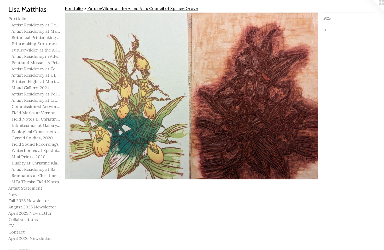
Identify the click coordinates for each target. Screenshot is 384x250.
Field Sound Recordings (35, 144)
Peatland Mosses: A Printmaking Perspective (36, 62)
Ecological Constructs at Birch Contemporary (36, 131)
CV (11, 225)
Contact (16, 232)
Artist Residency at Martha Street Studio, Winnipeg (36, 31)
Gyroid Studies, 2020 (32, 137)
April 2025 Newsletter (30, 213)
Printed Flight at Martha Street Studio (36, 81)
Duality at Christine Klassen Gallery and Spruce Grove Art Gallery (36, 163)
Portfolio (17, 18)
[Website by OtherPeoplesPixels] (373, 10)
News (14, 194)
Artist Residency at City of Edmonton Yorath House (36, 100)
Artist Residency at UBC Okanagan (36, 75)
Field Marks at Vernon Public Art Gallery (36, 112)
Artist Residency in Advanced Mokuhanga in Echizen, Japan (36, 56)
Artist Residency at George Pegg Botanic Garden (36, 24)
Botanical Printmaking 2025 (36, 37)
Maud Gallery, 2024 (30, 87)
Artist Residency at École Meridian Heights (36, 68)
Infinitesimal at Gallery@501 (36, 125)
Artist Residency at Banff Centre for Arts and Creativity (36, 169)
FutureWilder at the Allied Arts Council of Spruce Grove (36, 50)
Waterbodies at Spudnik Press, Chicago (36, 150)
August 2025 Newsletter (32, 206)
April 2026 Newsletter (30, 238)
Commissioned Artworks (36, 106)
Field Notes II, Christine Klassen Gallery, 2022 (36, 119)
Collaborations (23, 219)
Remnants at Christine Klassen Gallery (36, 175)
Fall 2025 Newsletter (28, 200)
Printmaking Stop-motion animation (36, 43)
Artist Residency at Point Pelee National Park (36, 93)
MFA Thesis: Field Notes (35, 181)
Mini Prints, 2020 (28, 156)
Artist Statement (25, 188)
